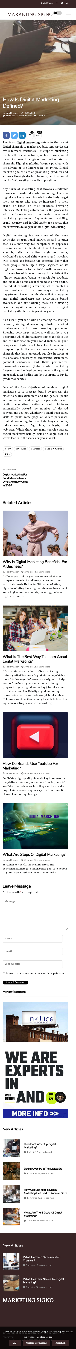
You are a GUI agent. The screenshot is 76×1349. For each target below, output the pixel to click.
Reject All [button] (60, 1343)
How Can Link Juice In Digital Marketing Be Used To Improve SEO (45, 1191)
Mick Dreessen (12, 113)
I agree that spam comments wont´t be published (35, 973)
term (8, 448)
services (36, 448)
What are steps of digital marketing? (34, 854)
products (21, 448)
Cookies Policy (44, 1337)
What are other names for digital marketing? (43, 1281)
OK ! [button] (15, 1343)
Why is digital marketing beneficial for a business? (35, 564)
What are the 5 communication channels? (41, 1259)
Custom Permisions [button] (36, 1343)
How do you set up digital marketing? (40, 1145)
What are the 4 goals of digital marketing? (43, 1214)
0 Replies (41, 115)
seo (8, 454)
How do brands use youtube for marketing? (30, 766)
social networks (54, 448)
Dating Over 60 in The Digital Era (43, 1169)
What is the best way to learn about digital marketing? (35, 659)
